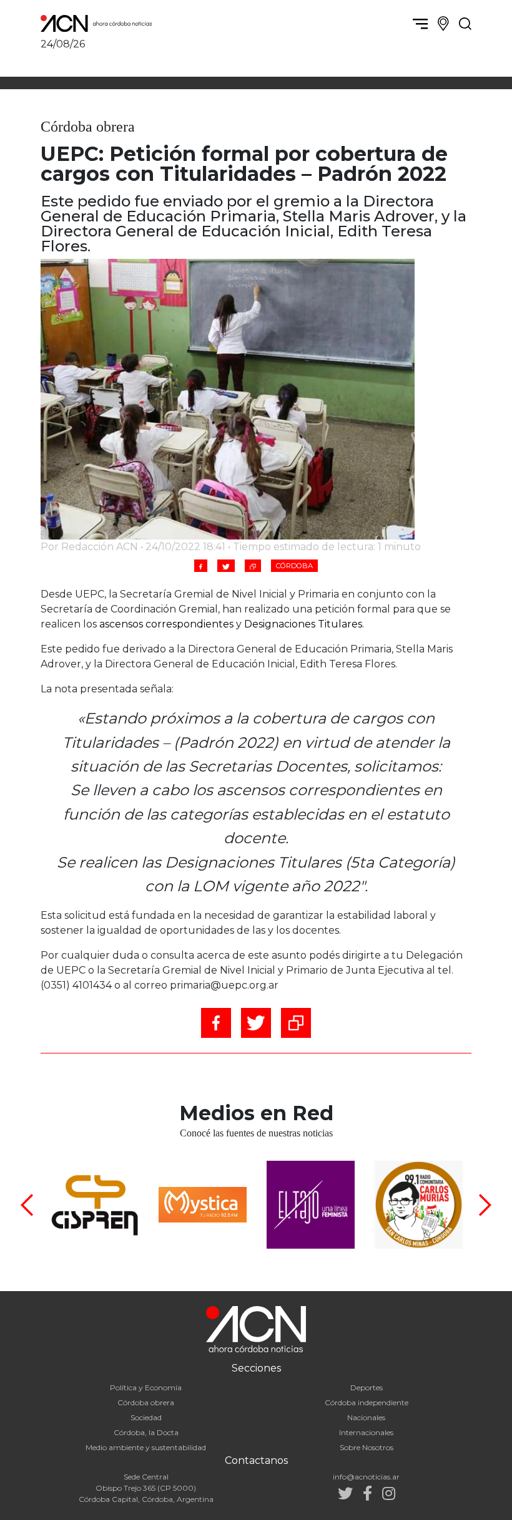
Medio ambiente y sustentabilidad (146, 1447)
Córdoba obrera (145, 1402)
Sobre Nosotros (366, 1447)
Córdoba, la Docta (146, 1432)
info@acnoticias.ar (366, 1476)
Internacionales (366, 1432)
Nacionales (366, 1417)
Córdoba (294, 565)
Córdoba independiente (366, 1402)
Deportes (366, 1387)
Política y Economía (146, 1387)
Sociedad (146, 1417)
